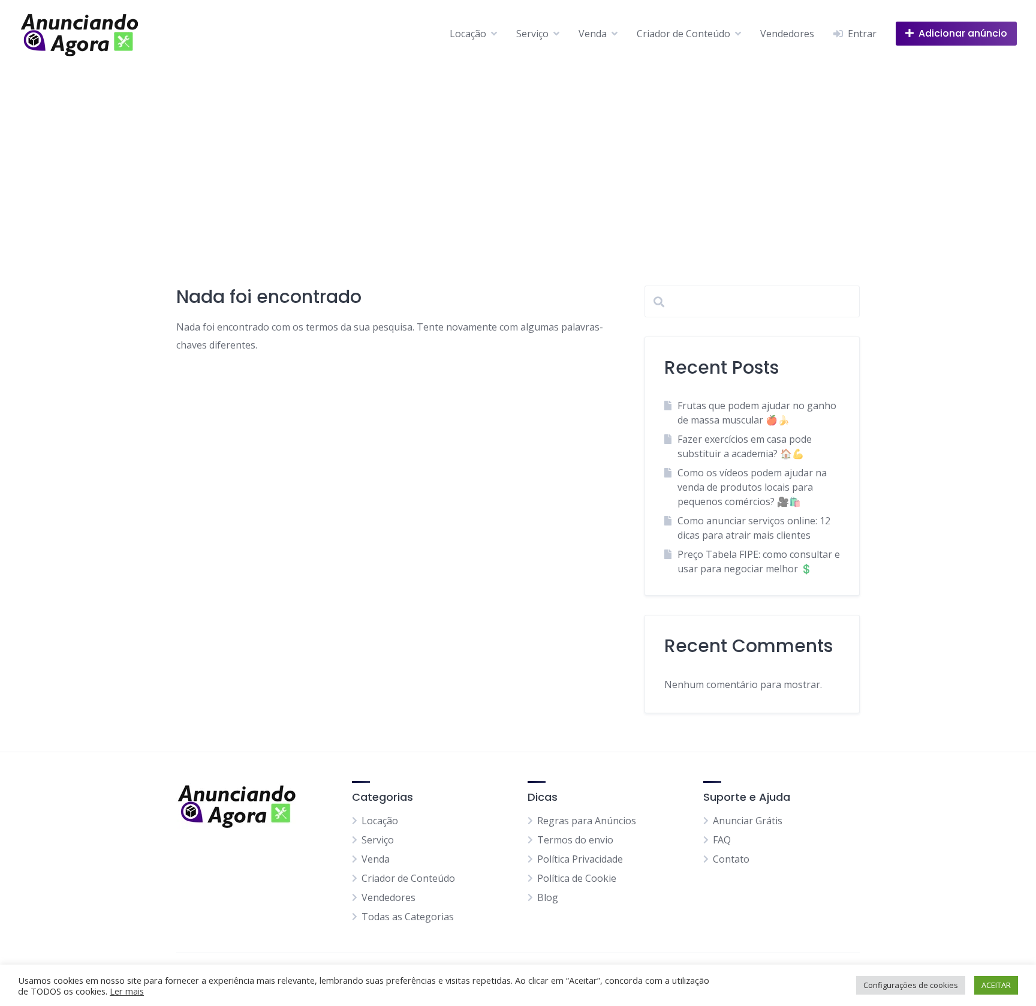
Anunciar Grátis (747, 820)
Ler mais (127, 991)
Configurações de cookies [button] (910, 985)
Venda (593, 33)
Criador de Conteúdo (683, 33)
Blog (547, 897)
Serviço (532, 33)
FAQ (722, 839)
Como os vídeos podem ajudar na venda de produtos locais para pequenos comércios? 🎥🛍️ (752, 487)
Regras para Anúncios (586, 820)
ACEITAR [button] (996, 985)
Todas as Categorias (408, 916)
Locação (468, 33)
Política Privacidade (580, 859)
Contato (731, 859)
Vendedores (787, 33)
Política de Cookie (576, 878)
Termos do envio (575, 839)
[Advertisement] (518, 157)
